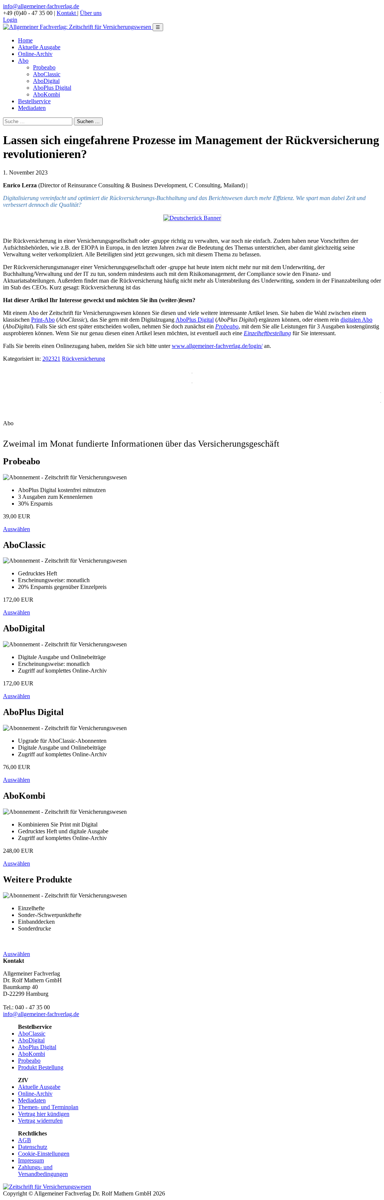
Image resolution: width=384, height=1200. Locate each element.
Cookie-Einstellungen (43, 1153)
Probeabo (44, 67)
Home (25, 40)
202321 (51, 358)
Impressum (31, 1160)
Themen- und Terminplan (48, 1107)
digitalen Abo (356, 319)
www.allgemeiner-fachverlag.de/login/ (217, 346)
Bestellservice (34, 101)
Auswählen (16, 529)
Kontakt (67, 13)
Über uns (91, 13)
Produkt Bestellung (40, 1067)
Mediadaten (32, 108)
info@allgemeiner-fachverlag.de (41, 6)
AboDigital (46, 81)
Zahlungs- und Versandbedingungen (43, 1170)
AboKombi (46, 94)
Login (10, 20)
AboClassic (46, 74)
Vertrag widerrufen (40, 1120)
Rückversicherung (83, 358)
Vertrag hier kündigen (43, 1114)
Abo (23, 60)
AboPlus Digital (52, 87)
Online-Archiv (35, 54)
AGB (24, 1140)
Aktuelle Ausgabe (39, 47)
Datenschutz (32, 1147)
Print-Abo (43, 319)
